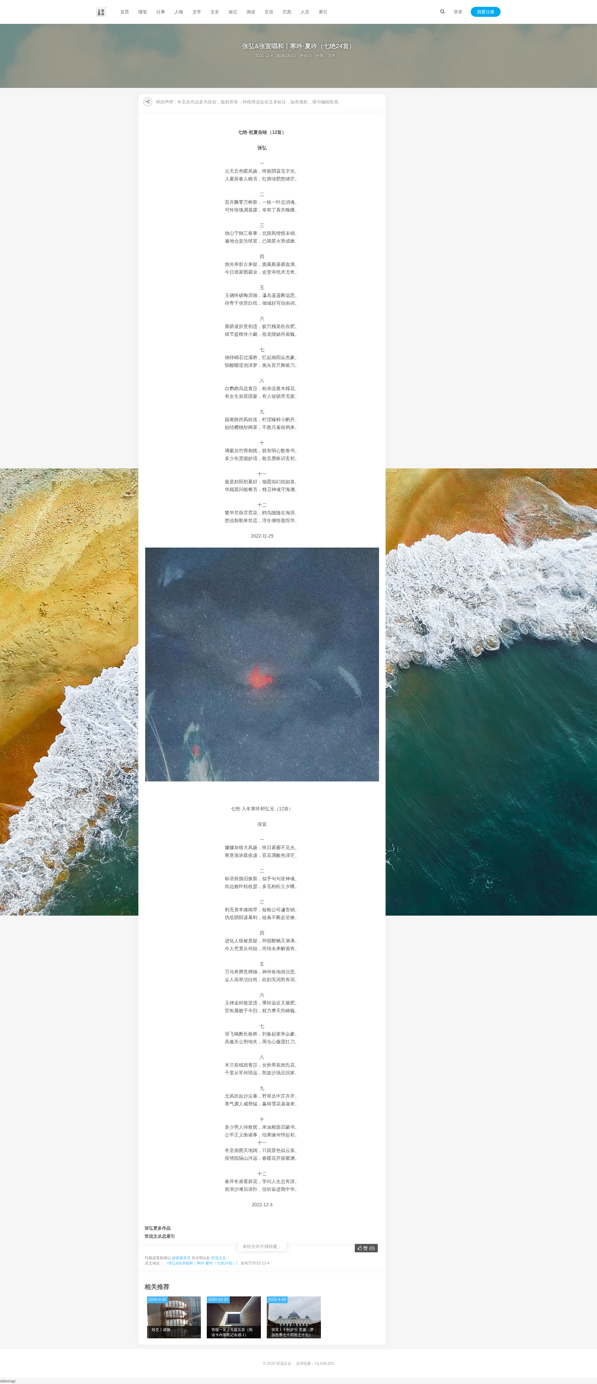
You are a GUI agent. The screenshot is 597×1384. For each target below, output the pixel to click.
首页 (124, 11)
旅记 (233, 11)
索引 (323, 11)
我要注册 (485, 11)
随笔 (142, 11)
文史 (215, 11)
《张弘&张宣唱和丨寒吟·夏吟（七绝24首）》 (202, 1263)
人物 (178, 11)
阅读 (251, 11)
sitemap (8, 1380)
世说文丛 (218, 1258)
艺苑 (287, 11)
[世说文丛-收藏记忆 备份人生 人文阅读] (101, 12)
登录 (458, 11)
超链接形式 (181, 1258)
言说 (269, 11)
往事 (160, 11)
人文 (305, 11)
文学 (196, 11)
